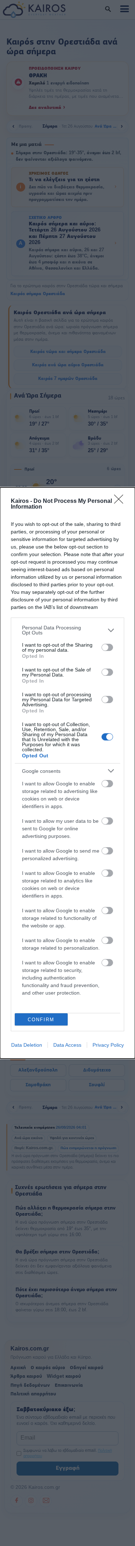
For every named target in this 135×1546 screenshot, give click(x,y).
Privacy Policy (108, 1045)
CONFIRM (41, 1019)
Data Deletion (26, 1045)
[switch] (107, 647)
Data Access (67, 1045)
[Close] (121, 501)
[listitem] (67, 630)
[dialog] (67, 773)
